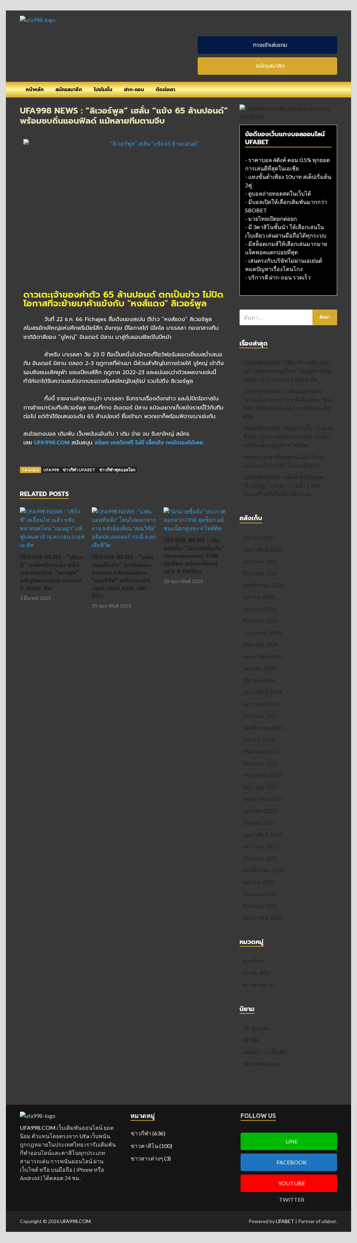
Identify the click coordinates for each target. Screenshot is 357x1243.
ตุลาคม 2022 (258, 882)
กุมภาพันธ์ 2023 (262, 834)
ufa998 (51, 469)
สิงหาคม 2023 (260, 763)
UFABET (285, 1221)
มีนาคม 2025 (259, 537)
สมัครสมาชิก (68, 89)
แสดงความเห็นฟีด (265, 1051)
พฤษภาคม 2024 (262, 656)
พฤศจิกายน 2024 (263, 585)
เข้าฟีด (251, 1040)
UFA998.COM (75, 1221)
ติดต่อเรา (165, 89)
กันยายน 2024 (260, 608)
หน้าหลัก (35, 89)
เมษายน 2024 (259, 668)
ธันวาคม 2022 (260, 858)
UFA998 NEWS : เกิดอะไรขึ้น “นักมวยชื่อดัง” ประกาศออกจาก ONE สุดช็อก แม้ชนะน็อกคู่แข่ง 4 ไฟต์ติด (194, 556)
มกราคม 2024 (260, 703)
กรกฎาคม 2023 (262, 775)
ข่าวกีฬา (253, 961)
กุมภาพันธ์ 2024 (262, 692)
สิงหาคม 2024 (260, 620)
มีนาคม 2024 (259, 680)
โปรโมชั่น (103, 89)
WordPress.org (261, 1063)
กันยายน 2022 (260, 894)
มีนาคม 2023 (259, 822)
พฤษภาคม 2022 (262, 917)
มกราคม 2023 (260, 846)
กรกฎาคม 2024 (262, 632)
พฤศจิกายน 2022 (263, 870)
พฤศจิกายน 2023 (263, 727)
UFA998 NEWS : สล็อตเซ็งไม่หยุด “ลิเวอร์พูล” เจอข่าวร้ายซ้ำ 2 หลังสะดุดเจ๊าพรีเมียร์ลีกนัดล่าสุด (283, 485)
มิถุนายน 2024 (260, 644)
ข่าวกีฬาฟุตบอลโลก (117, 469)
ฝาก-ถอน (134, 89)
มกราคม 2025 (260, 561)
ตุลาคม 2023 (258, 739)
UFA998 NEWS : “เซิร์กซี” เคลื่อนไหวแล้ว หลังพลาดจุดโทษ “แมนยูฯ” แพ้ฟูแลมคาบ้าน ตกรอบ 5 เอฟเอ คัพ (51, 573)
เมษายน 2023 (259, 810)
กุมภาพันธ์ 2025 (262, 549)
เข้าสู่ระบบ (255, 1028)
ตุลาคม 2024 (258, 597)
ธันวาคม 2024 (260, 573)
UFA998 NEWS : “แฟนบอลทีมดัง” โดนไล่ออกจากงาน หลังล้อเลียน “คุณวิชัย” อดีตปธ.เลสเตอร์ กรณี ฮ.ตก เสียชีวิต (122, 576)
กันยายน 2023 (260, 751)
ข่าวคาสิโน (257, 972)
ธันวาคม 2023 (260, 715)
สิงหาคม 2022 (260, 905)
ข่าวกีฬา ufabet (79, 469)
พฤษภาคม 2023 (262, 798)
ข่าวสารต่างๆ (259, 984)
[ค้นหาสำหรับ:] (288, 317)
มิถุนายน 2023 (260, 787)
